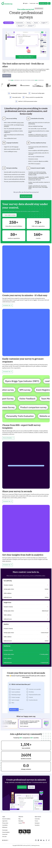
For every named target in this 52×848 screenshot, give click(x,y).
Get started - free (43, 3)
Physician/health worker (35, 694)
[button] (49, 3)
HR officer (31, 692)
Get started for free (22, 787)
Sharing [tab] (29, 22)
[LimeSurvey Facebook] (46, 840)
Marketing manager (16, 694)
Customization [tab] (19, 22)
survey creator (20, 122)
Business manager (16, 689)
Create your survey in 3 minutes (25, 56)
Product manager (16, 697)
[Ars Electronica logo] (19, 85)
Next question (13, 709)
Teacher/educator (33, 700)
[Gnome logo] (7, 85)
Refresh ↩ (21, 709)
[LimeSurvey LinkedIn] (43, 840)
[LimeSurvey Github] (36, 840)
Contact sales (32, 3)
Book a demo (6, 75)
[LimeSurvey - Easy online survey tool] (7, 3)
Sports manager (15, 700)
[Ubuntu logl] (45, 85)
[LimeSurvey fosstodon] (38, 840)
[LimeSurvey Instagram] (49, 840)
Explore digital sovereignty (10, 215)
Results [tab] (36, 22)
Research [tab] (21, 25)
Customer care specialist (35, 689)
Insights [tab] (44, 22)
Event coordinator (16, 692)
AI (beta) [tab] (31, 25)
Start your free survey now (26, 196)
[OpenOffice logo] (32, 85)
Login (37, 3)
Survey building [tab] (8, 22)
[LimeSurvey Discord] (41, 840)
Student (31, 697)
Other (13, 702)
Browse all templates (7, 437)
